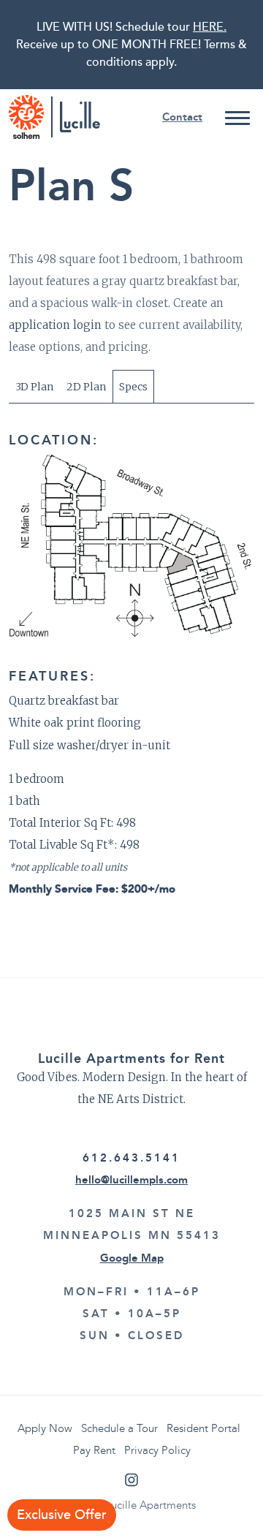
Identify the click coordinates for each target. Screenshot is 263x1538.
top (243, 1518)
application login (55, 325)
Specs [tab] (133, 386)
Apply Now (45, 1428)
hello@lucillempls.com (131, 1179)
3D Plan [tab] (34, 386)
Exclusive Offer (62, 1515)
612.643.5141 (131, 1157)
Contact (182, 117)
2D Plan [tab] (86, 386)
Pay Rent (94, 1450)
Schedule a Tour (119, 1428)
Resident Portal (203, 1428)
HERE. (209, 27)
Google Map (132, 1258)
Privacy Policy (157, 1450)
